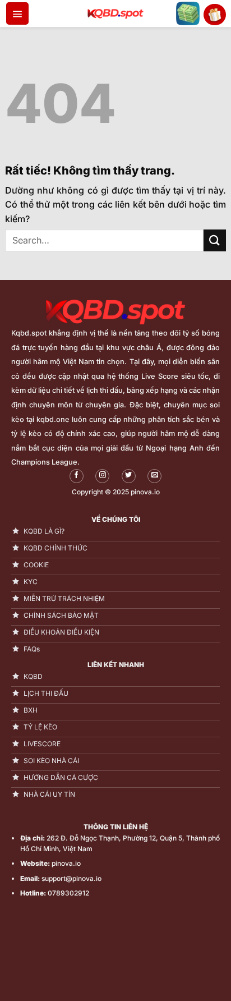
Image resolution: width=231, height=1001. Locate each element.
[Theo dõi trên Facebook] (77, 476)
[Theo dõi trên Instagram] (102, 476)
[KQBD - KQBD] (115, 13)
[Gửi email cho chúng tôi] (154, 476)
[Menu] (17, 13)
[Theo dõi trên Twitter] (129, 476)
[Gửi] (215, 240)
